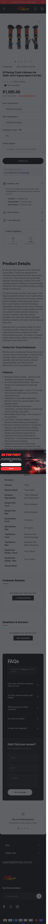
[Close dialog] (45, 452)
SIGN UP (11, 469)
